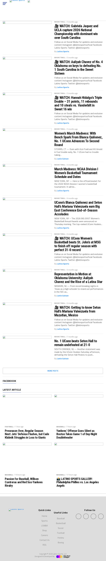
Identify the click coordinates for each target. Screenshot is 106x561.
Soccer (61, 528)
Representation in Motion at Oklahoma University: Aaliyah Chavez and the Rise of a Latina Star (78, 278)
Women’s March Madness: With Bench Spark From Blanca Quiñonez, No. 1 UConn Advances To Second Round (78, 139)
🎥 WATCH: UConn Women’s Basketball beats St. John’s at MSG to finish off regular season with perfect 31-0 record (77, 244)
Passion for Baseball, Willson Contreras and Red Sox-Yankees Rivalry (24, 482)
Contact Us (45, 540)
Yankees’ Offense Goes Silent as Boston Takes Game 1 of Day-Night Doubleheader (76, 434)
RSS (44, 544)
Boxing (61, 542)
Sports (44, 520)
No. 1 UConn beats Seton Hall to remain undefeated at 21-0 (75, 343)
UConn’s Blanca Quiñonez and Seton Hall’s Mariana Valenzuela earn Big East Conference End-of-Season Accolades (78, 208)
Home (44, 516)
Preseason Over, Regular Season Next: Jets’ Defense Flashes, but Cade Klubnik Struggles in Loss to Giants (27, 434)
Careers (44, 535)
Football (9, 426)
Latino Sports (63, 51)
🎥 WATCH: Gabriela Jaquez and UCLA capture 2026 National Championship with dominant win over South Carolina (76, 32)
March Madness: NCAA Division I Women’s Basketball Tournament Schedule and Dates (76, 173)
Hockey (61, 537)
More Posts (52, 370)
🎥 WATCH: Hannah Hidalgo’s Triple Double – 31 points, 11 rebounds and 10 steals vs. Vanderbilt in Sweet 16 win (78, 103)
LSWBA (44, 525)
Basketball (59, 21)
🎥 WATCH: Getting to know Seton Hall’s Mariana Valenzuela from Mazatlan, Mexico (77, 311)
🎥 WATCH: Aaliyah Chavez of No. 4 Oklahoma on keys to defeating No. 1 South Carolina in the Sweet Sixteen (78, 67)
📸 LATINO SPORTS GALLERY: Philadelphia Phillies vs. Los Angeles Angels (77, 482)
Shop (44, 530)
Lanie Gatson (63, 158)
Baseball (60, 426)
